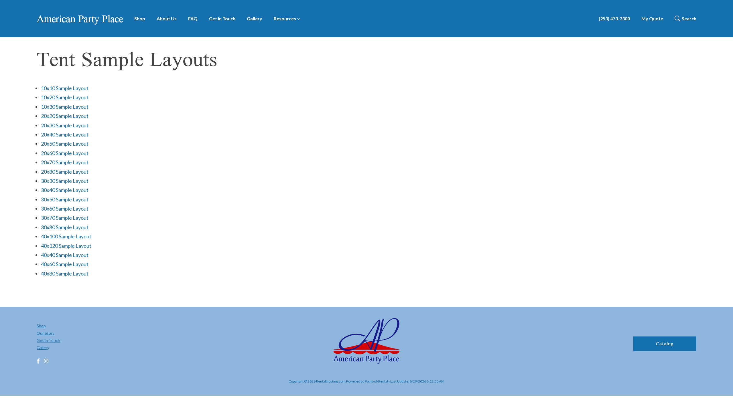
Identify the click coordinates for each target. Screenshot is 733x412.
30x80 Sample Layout (64, 227)
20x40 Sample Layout (64, 134)
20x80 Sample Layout (64, 172)
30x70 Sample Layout (64, 218)
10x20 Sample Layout (64, 97)
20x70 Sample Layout (64, 162)
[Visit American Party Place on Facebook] (38, 361)
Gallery (254, 18)
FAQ (193, 18)
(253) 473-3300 (614, 18)
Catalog (665, 343)
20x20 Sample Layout (64, 116)
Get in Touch (222, 18)
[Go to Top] (722, 402)
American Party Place (80, 18)
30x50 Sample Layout (64, 199)
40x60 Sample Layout (64, 264)
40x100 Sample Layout (66, 236)
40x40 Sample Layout (64, 255)
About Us (167, 18)
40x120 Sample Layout (66, 246)
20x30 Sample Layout (64, 125)
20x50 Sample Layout (64, 143)
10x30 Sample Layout (64, 107)
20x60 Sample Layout (64, 153)
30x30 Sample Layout (64, 181)
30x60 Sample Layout (64, 208)
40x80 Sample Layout (64, 273)
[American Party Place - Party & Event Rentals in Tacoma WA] (366, 341)
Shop (139, 18)
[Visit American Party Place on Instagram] (46, 361)
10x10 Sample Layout (64, 88)
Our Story (45, 333)
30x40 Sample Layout (64, 190)
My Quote (652, 18)
